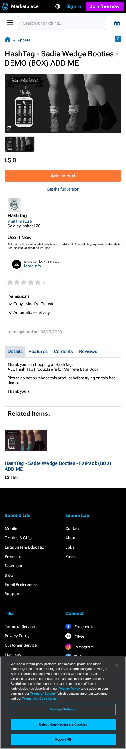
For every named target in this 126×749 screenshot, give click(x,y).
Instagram (84, 647)
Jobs (70, 547)
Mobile (11, 528)
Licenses (13, 654)
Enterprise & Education (26, 547)
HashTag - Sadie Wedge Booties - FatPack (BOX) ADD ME (58, 466)
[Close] (116, 665)
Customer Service (21, 645)
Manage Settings (63, 709)
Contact (72, 528)
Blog (9, 575)
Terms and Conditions (39, 698)
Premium (13, 556)
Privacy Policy (17, 635)
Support (12, 593)
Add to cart (63, 176)
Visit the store (20, 221)
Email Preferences (21, 584)
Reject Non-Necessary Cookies (63, 724)
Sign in (73, 6)
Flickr (79, 637)
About (70, 537)
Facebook (83, 626)
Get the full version (63, 189)
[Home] (8, 39)
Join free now (105, 6)
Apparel (24, 40)
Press (70, 556)
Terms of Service (20, 626)
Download (14, 565)
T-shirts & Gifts (18, 537)
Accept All (63, 739)
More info (32, 265)
